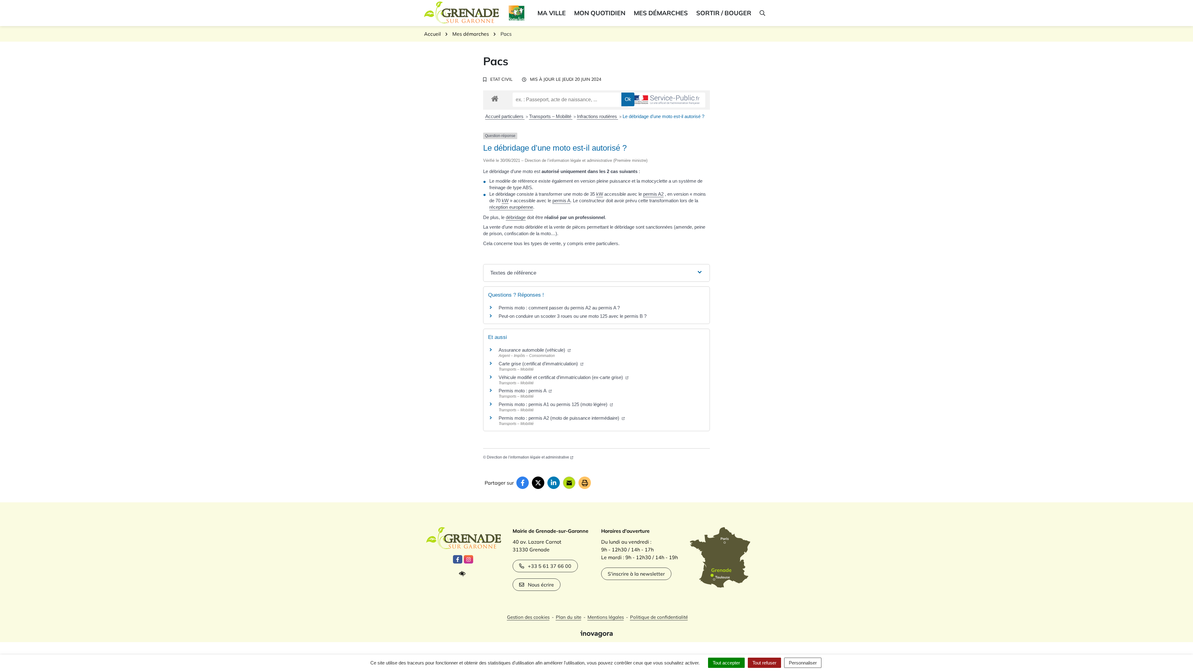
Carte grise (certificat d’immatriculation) (539, 363)
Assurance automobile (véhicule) (532, 350)
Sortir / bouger (723, 13)
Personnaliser (803, 662)
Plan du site (568, 617)
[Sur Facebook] (522, 483)
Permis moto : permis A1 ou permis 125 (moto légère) (554, 404)
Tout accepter (726, 662)
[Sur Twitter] (538, 483)
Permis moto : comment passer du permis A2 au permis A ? (559, 307)
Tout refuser (764, 662)
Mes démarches (661, 13)
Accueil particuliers (505, 116)
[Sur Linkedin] (553, 483)
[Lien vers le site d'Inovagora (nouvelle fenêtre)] (596, 633)
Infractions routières (597, 116)
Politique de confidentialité (659, 617)
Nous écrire (541, 585)
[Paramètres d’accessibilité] (463, 574)
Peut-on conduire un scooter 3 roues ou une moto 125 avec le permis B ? (573, 316)
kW (599, 194)
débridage (516, 217)
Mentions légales (605, 617)
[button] (762, 13)
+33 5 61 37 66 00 (549, 566)
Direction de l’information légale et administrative (528, 457)
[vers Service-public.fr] (666, 100)
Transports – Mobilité (551, 116)
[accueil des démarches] (495, 98)
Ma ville (551, 13)
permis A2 (653, 194)
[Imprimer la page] (584, 483)
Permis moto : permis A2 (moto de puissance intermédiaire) (559, 418)
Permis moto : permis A (523, 390)
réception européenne (511, 207)
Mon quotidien (599, 13)
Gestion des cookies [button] (528, 617)
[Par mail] (569, 483)
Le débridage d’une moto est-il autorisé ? (663, 116)
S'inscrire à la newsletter (636, 574)
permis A (561, 200)
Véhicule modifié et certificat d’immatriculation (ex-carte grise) (561, 377)
